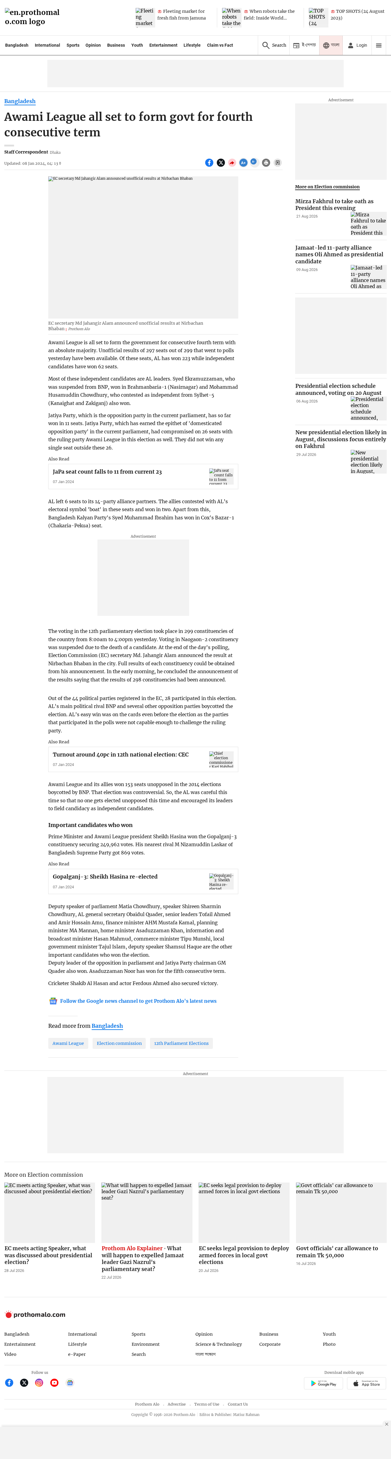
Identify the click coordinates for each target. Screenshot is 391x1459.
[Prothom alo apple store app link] (367, 1384)
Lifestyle (192, 45)
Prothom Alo (147, 1404)
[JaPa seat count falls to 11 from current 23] (221, 476)
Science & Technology (219, 1344)
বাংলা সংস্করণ (206, 1354)
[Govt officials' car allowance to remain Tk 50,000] (341, 1213)
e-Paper (77, 1354)
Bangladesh (16, 45)
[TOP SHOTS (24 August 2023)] (318, 17)
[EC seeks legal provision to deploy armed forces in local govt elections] (244, 1213)
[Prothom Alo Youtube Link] (56, 1383)
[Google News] (69, 1383)
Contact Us (238, 1404)
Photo (329, 1344)
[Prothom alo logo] (34, 1317)
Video (10, 1354)
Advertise (177, 1404)
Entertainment (163, 45)
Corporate (270, 1344)
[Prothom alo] (34, 18)
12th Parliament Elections (181, 1043)
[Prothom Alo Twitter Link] (26, 1383)
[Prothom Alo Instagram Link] (41, 1383)
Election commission (119, 1043)
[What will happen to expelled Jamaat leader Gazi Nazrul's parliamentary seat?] (146, 1213)
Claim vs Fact (220, 45)
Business (116, 45)
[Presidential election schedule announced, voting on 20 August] (369, 408)
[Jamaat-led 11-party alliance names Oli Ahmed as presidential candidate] (369, 277)
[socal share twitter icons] (221, 166)
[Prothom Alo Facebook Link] (11, 1383)
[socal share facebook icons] (210, 166)
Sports (73, 45)
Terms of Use (206, 1404)
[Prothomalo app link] (323, 1384)
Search (139, 1354)
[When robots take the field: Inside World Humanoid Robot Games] (232, 17)
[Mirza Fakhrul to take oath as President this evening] (369, 224)
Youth (137, 45)
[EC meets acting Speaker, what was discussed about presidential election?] (49, 1213)
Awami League (68, 1043)
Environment (146, 1344)
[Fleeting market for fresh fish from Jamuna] (145, 17)
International (47, 45)
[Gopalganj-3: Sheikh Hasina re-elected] (221, 881)
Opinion (93, 45)
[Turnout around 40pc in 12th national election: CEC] (221, 759)
